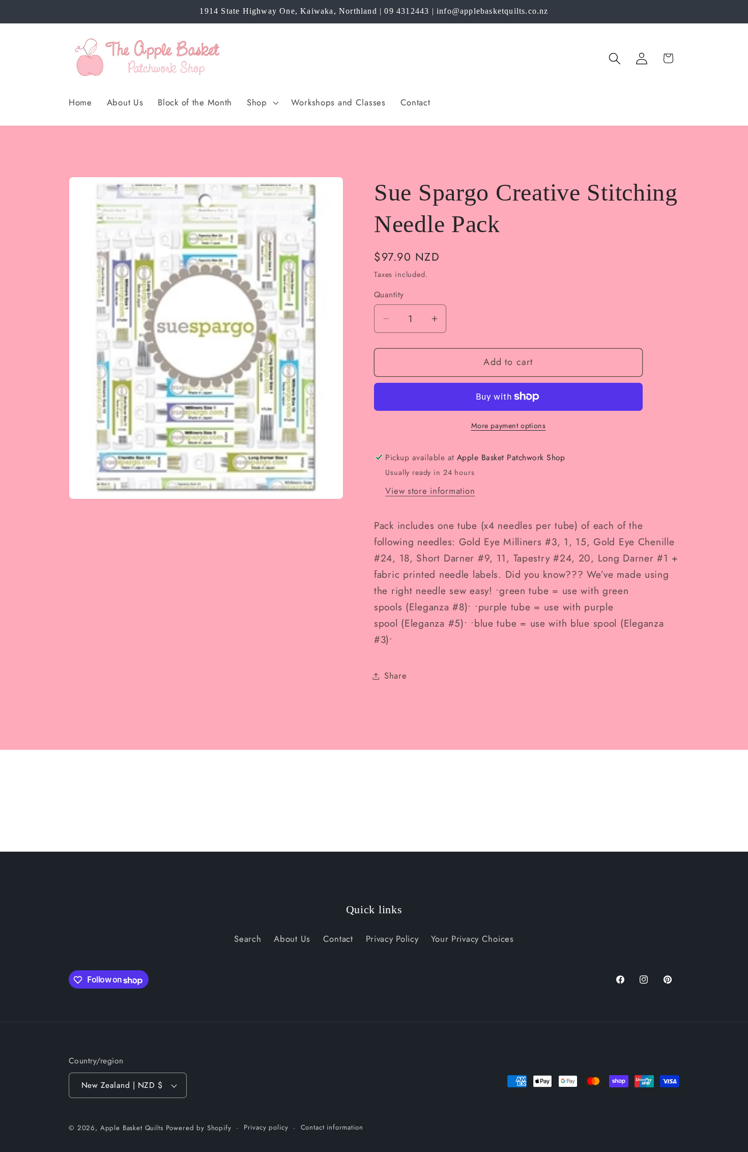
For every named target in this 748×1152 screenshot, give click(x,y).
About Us (292, 939)
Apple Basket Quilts (131, 1128)
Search (247, 939)
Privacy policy (266, 1127)
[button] (262, 102)
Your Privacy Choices (472, 939)
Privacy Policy (392, 939)
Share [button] (395, 675)
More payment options (508, 425)
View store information (430, 491)
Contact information (332, 1127)
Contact (338, 939)
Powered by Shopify (199, 1128)
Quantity (389, 294)
